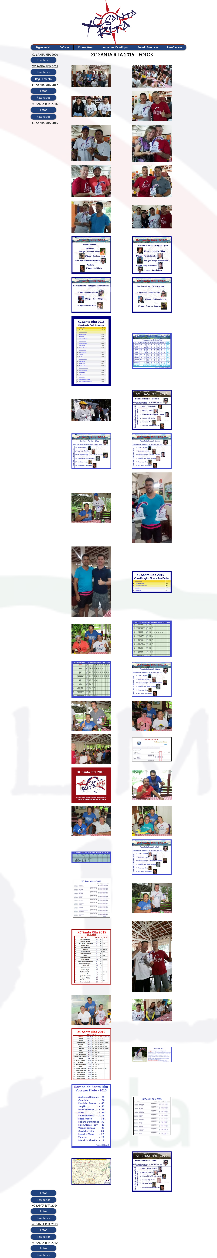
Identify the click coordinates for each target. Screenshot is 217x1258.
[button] (64, 47)
